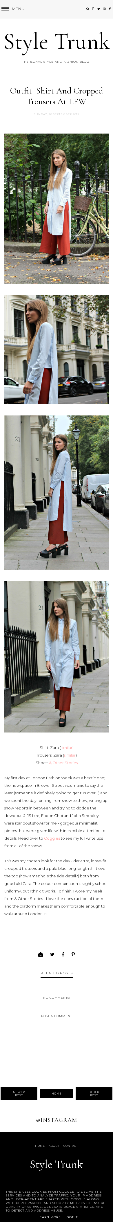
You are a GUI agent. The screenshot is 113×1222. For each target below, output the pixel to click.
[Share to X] (52, 954)
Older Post (94, 1093)
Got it (72, 1217)
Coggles (52, 838)
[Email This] (40, 954)
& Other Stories (63, 762)
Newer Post (19, 1093)
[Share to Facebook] (63, 954)
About (54, 1145)
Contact (70, 1145)
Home (56, 1093)
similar (66, 747)
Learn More (49, 1217)
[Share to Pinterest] (73, 954)
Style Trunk (56, 41)
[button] (12, 9)
